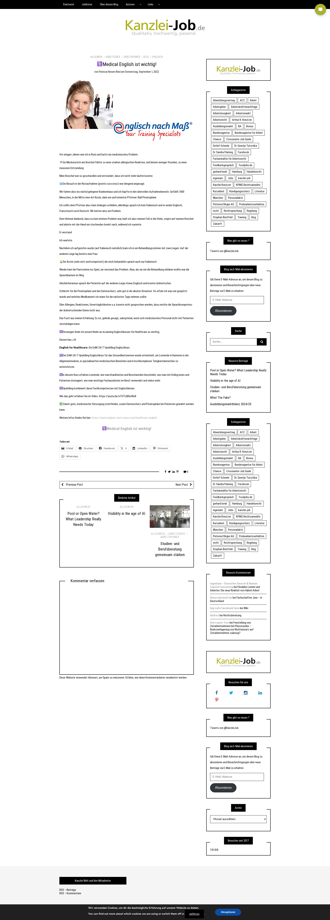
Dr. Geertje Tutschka (245, 145)
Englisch (157, 56)
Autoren (130, 4)
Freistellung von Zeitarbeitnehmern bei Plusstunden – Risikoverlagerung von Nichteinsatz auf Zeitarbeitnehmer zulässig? (232, 628)
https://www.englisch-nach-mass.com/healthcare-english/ (125, 417)
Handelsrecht (254, 171)
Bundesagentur (221, 132)
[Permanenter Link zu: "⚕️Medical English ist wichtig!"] (126, 112)
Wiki (246, 608)
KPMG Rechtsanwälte (248, 185)
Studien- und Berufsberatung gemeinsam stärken (170, 549)
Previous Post (74, 484)
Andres (214, 615)
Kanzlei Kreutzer (222, 185)
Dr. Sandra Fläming (223, 152)
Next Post (182, 484)
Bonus (249, 126)
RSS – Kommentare (70, 893)
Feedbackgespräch (223, 165)
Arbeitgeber (113, 56)
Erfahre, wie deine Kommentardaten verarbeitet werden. (156, 677)
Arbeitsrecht (220, 120)
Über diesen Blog (109, 4)
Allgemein (96, 56)
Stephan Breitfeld (223, 217)
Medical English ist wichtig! (129, 428)
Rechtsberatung (232, 615)
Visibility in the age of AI (126, 513)
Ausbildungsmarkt (223, 126)
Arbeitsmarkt (243, 113)
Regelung (252, 210)
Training (242, 217)
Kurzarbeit (218, 191)
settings (194, 914)
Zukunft (217, 223)
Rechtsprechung (233, 210)
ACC (242, 100)
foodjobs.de (245, 165)
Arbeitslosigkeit (222, 113)
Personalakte (235, 198)
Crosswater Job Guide (238, 139)
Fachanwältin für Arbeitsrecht (229, 158)
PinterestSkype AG (223, 204)
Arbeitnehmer (132, 56)
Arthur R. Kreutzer (242, 120)
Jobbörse (87, 4)
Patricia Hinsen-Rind (110, 71)
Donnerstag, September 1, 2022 (142, 71)
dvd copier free (219, 622)
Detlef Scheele (221, 145)
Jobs (230, 178)
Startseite (68, 4)
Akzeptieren (228, 912)
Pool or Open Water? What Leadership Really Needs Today (83, 519)
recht (216, 210)
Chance (217, 139)
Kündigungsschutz (239, 191)
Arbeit (253, 100)
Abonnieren (223, 310)
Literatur (259, 191)
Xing (253, 217)
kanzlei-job (244, 178)
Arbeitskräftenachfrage (244, 107)
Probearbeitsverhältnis (251, 204)
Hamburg (237, 171)
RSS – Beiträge (67, 890)
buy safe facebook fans (224, 608)
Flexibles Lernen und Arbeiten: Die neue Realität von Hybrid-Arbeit (235, 588)
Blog (146, 56)
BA (239, 126)
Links (150, 4)
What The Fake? (220, 397)
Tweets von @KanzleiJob (224, 251)
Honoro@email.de (221, 597)
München (218, 198)
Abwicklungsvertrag (224, 100)
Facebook (243, 152)
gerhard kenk (220, 171)
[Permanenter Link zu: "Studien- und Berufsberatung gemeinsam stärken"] (170, 516)
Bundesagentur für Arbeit (249, 132)
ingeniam (218, 178)
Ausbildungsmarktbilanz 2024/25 (230, 404)
